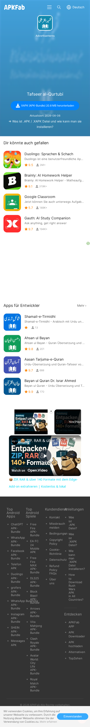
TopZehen (75, 658)
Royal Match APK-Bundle (35, 684)
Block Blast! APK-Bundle (35, 597)
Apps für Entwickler (21, 305)
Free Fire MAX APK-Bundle (35, 565)
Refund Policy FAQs (54, 569)
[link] (15, 441)
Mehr (80, 305)
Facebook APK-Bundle (17, 554)
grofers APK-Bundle (16, 591)
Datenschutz (58, 559)
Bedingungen (58, 533)
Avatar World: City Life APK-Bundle (35, 664)
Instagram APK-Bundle (17, 617)
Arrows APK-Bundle (35, 612)
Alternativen (77, 652)
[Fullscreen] (50, 431)
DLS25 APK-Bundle (35, 581)
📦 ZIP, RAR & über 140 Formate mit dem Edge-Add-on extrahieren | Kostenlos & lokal (45, 440)
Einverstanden (73, 716)
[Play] (11, 431)
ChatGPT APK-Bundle (17, 527)
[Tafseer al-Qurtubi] (45, 23)
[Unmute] (16, 431)
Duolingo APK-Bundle (17, 577)
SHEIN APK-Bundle (15, 631)
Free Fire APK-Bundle (35, 529)
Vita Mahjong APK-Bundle (36, 627)
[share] (74, 438)
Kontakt (54, 517)
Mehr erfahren (48, 721)
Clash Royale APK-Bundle (35, 644)
